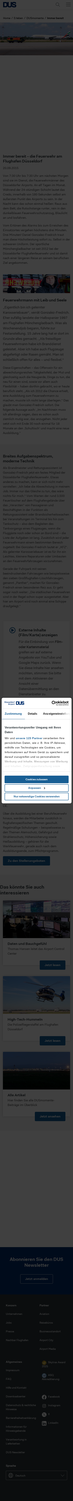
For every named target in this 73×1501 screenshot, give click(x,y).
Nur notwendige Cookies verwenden (37, 796)
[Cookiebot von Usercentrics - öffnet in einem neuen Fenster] (52, 703)
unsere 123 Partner (29, 738)
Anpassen (34, 788)
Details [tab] (32, 713)
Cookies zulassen (36, 779)
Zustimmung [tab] (13, 713)
